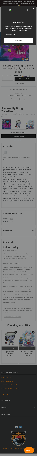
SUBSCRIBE (18, 40)
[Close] (33, 8)
